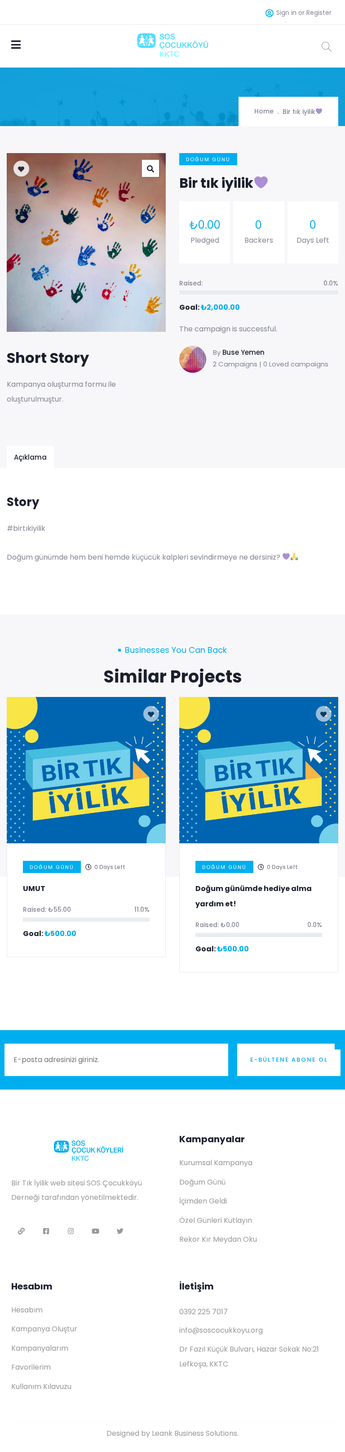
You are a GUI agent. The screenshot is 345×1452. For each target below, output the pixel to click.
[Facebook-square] (46, 1231)
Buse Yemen (243, 352)
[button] (150, 168)
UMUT (34, 888)
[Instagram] (71, 1231)
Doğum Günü (208, 159)
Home (264, 111)
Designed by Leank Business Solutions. (172, 1433)
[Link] (21, 1231)
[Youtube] (95, 1231)
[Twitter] (120, 1231)
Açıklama (30, 457)
